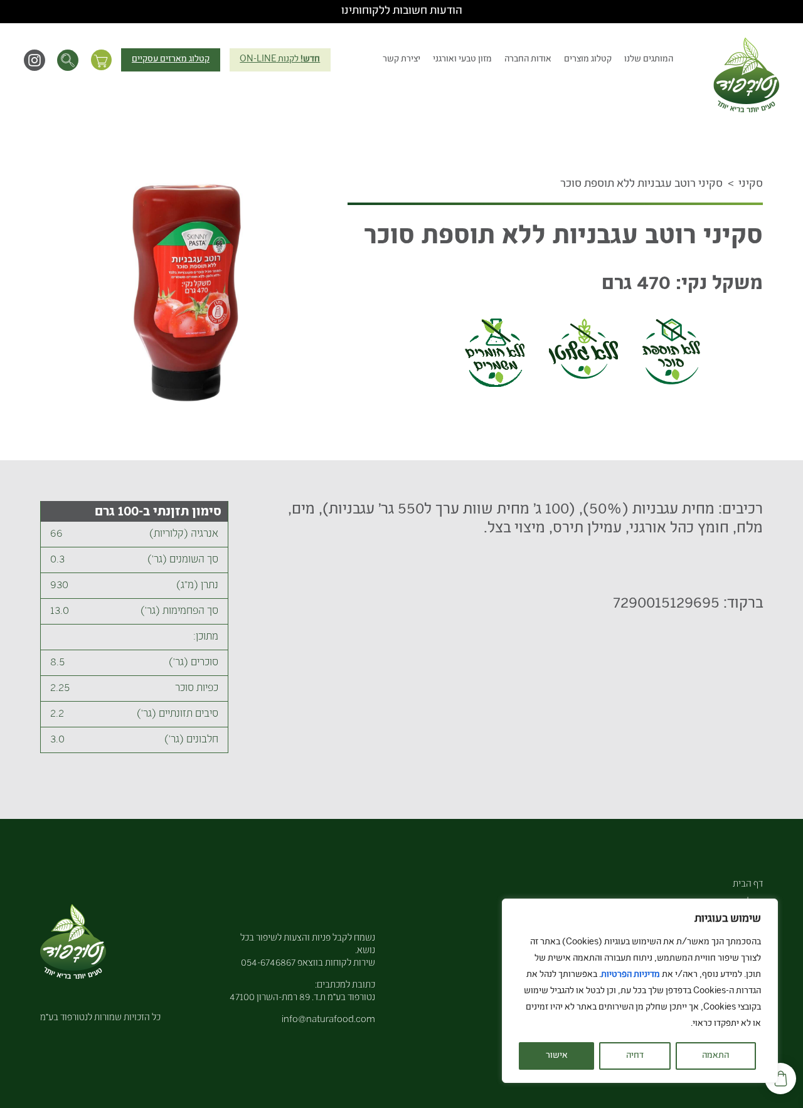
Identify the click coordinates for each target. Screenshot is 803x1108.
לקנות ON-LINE (280, 60)
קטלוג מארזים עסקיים (171, 60)
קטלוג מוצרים (588, 60)
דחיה (635, 1056)
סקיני (750, 184)
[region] (640, 991)
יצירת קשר (401, 60)
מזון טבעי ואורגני (462, 60)
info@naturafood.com (328, 1020)
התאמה (715, 1056)
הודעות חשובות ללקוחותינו (401, 11)
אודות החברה (527, 60)
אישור (557, 1056)
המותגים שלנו (648, 60)
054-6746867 (268, 963)
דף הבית (748, 884)
